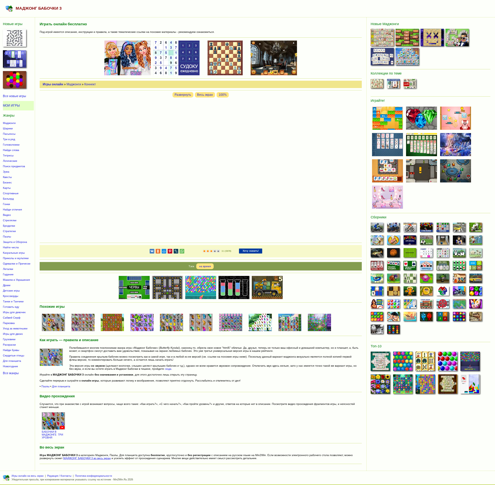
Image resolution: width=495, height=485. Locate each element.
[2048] (475, 266)
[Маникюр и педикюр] (475, 305)
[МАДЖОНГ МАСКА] (433, 38)
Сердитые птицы (13, 355)
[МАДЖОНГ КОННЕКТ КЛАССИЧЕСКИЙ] (425, 362)
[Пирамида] (426, 266)
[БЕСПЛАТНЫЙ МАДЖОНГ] (380, 362)
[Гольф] (475, 241)
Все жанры (11, 373)
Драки (6, 285)
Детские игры (11, 290)
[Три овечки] (475, 254)
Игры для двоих (13, 333)
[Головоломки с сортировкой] (393, 330)
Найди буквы (11, 350)
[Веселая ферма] (475, 228)
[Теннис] (410, 254)
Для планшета (61, 386)
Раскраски (9, 344)
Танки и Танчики (13, 301)
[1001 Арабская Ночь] (377, 305)
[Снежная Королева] (410, 305)
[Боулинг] (442, 241)
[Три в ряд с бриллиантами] (459, 317)
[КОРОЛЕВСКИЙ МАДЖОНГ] (383, 57)
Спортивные (11, 193)
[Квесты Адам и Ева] (426, 292)
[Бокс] (459, 241)
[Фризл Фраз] (426, 279)
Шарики (8, 128)
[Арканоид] (410, 241)
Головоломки (11, 144)
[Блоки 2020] (377, 317)
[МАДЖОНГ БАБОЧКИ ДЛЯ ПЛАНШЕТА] (114, 323)
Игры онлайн (53, 84)
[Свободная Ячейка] (410, 266)
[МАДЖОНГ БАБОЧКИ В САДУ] (262, 323)
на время (205, 266)
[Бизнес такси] (475, 279)
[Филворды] (459, 305)
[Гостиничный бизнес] (377, 241)
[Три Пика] (442, 266)
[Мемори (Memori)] (377, 292)
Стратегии (9, 231)
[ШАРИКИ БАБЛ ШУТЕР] (402, 362)
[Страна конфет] (475, 292)
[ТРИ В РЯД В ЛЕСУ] (402, 385)
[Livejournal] (176, 251)
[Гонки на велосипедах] (410, 228)
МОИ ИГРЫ (11, 105)
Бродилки (9, 225)
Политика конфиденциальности (93, 475)
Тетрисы (8, 155)
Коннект (90, 84)
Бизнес (7, 182)
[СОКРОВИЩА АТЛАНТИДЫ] (425, 385)
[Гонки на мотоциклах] (377, 228)
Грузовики (9, 339)
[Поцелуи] (393, 317)
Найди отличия (12, 209)
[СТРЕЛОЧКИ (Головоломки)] (14, 39)
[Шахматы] (410, 279)
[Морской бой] (410, 317)
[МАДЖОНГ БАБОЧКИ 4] (143, 323)
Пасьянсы (9, 133)
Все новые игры (14, 96)
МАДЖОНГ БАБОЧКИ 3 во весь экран (87, 458)
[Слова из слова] (442, 317)
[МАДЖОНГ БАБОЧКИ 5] (232, 323)
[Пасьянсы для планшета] (459, 266)
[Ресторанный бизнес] (393, 241)
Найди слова (11, 150)
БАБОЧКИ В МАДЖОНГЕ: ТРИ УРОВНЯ (52, 434)
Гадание (8, 274)
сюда (168, 368)
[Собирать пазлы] (442, 292)
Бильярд (8, 198)
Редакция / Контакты (59, 475)
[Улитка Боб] (393, 279)
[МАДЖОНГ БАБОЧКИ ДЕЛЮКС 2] (291, 323)
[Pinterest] (170, 251)
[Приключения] (377, 330)
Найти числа (11, 247)
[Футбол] (426, 241)
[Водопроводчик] (442, 305)
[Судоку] (426, 254)
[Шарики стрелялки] (426, 228)
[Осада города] (442, 279)
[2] (206, 251)
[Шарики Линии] (442, 228)
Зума (6, 171)
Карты (7, 187)
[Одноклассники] (158, 251)
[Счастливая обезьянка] (410, 292)
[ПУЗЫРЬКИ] (447, 362)
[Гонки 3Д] (459, 228)
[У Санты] (393, 305)
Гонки (6, 204)
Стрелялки (9, 220)
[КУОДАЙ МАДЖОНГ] (202, 323)
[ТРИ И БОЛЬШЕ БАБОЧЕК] (321, 323)
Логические (10, 160)
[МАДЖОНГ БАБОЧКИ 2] (84, 323)
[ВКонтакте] (152, 251)
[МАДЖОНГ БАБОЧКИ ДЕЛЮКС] (173, 323)
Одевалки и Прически (16, 263)
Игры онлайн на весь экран (28, 475)
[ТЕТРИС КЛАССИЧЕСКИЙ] (470, 385)
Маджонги (74, 84)
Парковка (9, 323)
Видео (7, 214)
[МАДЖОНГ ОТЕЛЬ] (458, 38)
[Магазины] (459, 279)
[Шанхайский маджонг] (377, 85)
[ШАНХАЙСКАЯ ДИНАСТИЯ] (447, 385)
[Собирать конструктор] (459, 292)
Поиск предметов (14, 166)
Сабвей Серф (11, 317)
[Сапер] (442, 254)
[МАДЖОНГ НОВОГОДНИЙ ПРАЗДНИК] (408, 57)
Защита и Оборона (15, 241)
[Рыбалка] (377, 254)
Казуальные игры (14, 252)
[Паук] (377, 266)
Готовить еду (11, 306)
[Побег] (475, 317)
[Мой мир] (164, 251)
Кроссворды (10, 296)
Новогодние (10, 366)
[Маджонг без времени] (410, 85)
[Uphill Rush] (377, 279)
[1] (204, 251)
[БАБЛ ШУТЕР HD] (470, 362)
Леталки (8, 268)
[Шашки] (393, 292)
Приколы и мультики (16, 258)
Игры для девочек (14, 312)
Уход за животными (15, 328)
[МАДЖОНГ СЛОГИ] (408, 38)
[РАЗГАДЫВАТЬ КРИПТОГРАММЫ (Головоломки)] (14, 60)
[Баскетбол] (393, 254)
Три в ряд (9, 139)
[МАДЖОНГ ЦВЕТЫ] (380, 385)
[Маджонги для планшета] (393, 85)
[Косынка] (393, 266)
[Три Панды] (459, 254)
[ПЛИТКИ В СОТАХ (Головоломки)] (14, 81)
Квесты (7, 177)
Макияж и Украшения (16, 279)
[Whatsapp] (182, 251)
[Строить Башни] (426, 305)
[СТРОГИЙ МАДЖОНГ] (383, 38)
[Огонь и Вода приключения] (426, 317)
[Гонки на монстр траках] (393, 228)
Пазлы (45, 386)
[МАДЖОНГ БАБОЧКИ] (55, 323)
